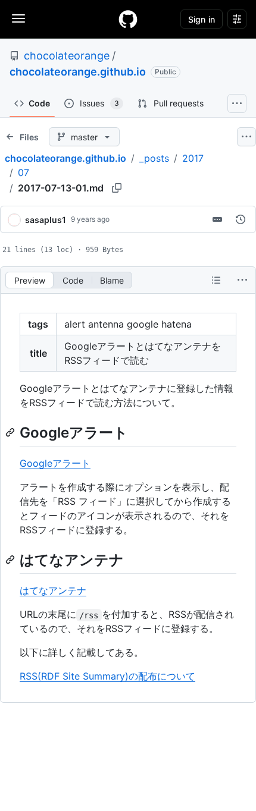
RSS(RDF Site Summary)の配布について (107, 676)
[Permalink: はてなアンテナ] (11, 559)
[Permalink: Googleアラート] (11, 432)
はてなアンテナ (53, 590)
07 (23, 172)
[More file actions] (242, 280)
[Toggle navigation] (18, 18)
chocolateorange (67, 55)
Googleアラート (55, 463)
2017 (193, 158)
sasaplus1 (45, 220)
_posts (154, 158)
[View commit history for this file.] (240, 219)
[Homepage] (128, 19)
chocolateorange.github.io (78, 71)
